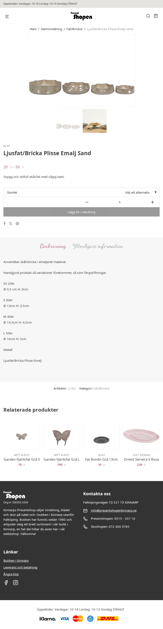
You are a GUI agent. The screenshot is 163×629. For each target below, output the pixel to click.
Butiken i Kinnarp (16, 560)
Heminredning (51, 29)
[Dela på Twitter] (11, 224)
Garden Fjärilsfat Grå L (62, 459)
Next (159, 70)
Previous (4, 70)
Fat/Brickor (74, 29)
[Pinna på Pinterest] (18, 224)
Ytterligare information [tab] (98, 245)
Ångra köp (11, 574)
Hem (33, 29)
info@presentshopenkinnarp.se (113, 510)
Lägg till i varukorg (81, 212)
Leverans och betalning (20, 567)
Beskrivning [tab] (53, 245)
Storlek (12, 192)
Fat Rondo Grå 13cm (101, 459)
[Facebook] (6, 584)
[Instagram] (15, 584)
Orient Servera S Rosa (141, 459)
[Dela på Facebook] (4, 224)
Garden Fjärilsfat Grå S (22, 459)
